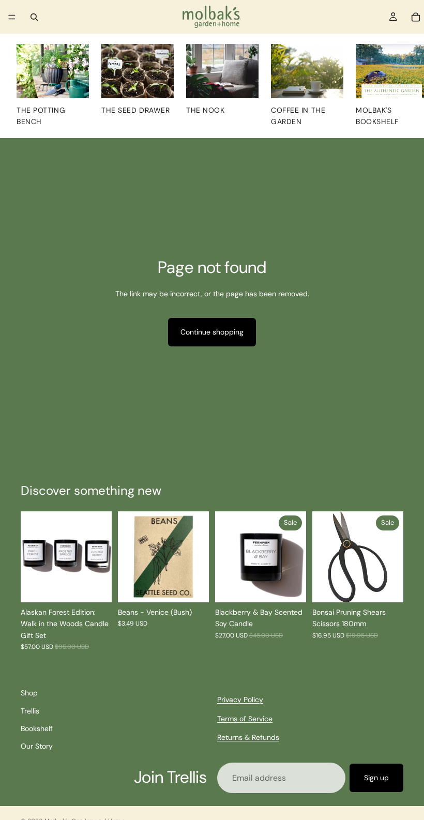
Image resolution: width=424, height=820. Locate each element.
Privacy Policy (240, 699)
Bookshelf (37, 728)
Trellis (30, 710)
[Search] (34, 17)
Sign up (376, 777)
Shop (29, 692)
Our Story (37, 746)
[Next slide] (100, 556)
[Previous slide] (32, 556)
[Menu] (12, 17)
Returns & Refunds (248, 737)
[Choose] (290, 586)
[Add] (193, 586)
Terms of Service (244, 718)
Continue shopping (212, 332)
